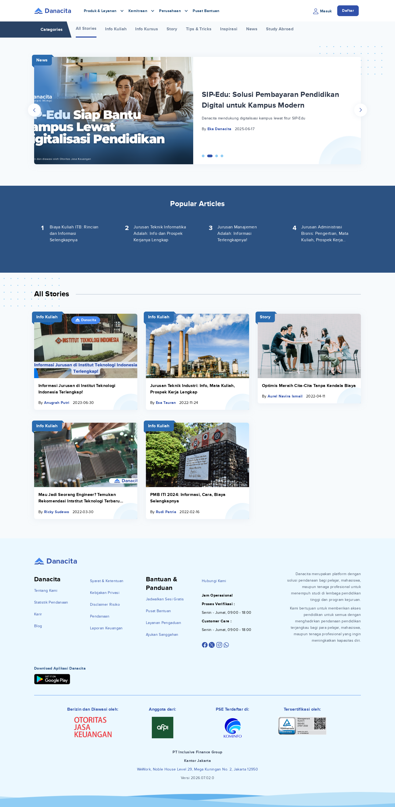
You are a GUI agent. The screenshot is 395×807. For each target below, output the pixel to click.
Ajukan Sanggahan (162, 634)
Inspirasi (228, 29)
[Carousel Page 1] (203, 156)
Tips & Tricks (199, 29)
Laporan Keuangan (106, 628)
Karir (38, 614)
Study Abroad (279, 29)
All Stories (86, 28)
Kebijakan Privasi (104, 592)
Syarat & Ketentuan (106, 581)
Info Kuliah (116, 29)
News (251, 29)
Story (172, 29)
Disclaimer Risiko (105, 604)
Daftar (348, 10)
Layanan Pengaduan (163, 622)
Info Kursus (146, 29)
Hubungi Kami (214, 581)
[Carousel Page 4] (222, 156)
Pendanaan (99, 616)
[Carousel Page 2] (208, 156)
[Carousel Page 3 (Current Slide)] (215, 156)
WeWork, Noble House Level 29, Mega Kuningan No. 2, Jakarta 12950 (197, 769)
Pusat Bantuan (206, 11)
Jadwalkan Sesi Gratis (165, 599)
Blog (38, 626)
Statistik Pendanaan (51, 602)
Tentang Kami (45, 590)
